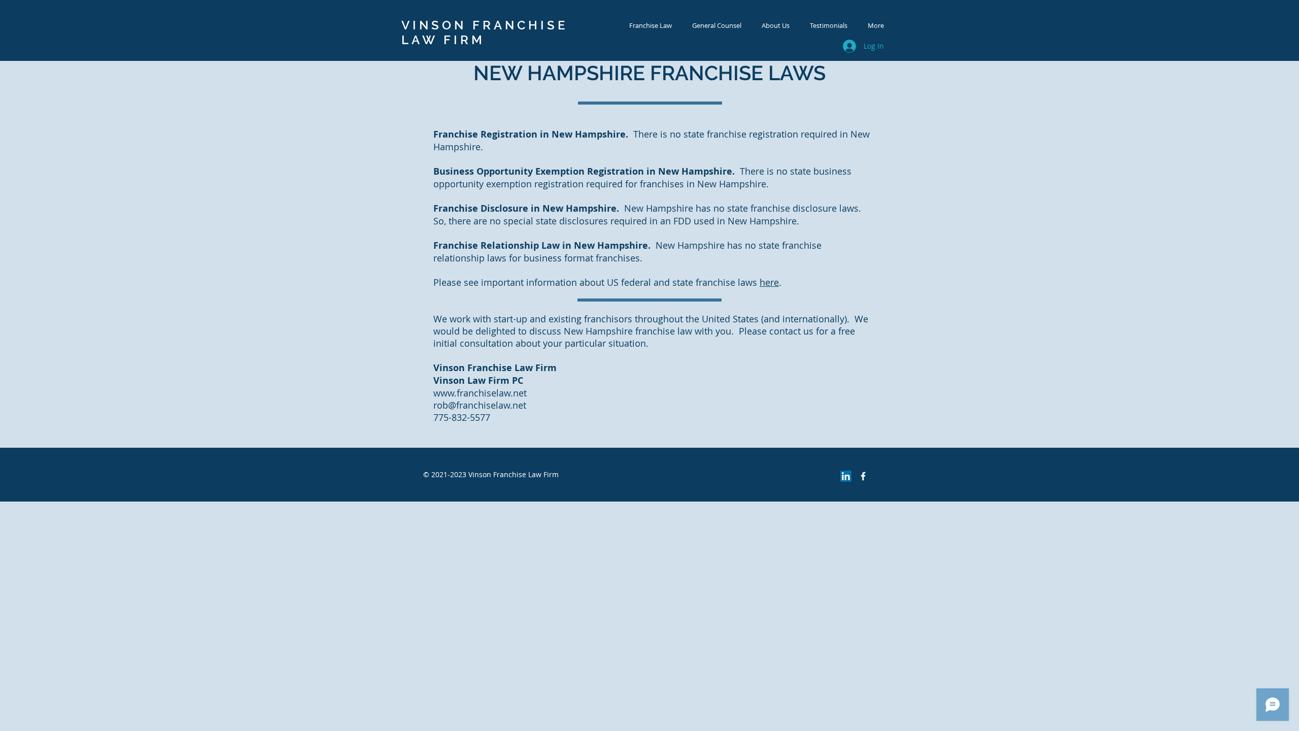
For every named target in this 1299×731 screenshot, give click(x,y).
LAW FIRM (443, 39)
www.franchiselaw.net (480, 393)
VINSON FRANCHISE (484, 25)
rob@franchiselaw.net (479, 405)
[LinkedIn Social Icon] (845, 476)
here (769, 282)
